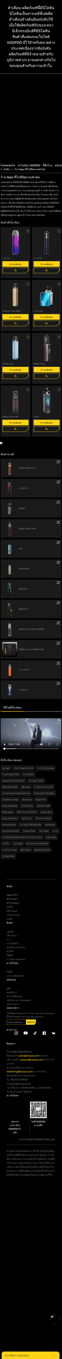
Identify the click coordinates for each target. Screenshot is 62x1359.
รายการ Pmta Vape (45, 768)
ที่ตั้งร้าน (47, 165)
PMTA (10, 955)
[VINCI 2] (59, 389)
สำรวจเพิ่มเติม (15, 264)
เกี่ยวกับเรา (12, 935)
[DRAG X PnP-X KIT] (58, 461)
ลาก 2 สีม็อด (28, 774)
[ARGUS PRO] (58, 482)
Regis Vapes (7, 812)
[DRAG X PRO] (59, 231)
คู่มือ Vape (25, 787)
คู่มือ (9, 988)
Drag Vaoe (27, 799)
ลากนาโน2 (38, 311)
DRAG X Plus (39, 364)
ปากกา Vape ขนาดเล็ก (23, 768)
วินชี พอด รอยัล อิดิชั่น (11, 311)
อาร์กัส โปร (23, 488)
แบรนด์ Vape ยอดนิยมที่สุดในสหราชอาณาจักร (22, 837)
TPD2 (9, 971)
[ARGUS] (58, 502)
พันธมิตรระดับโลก (16, 947)
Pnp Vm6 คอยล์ (9, 824)
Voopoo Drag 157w (10, 831)
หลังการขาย (13, 1004)
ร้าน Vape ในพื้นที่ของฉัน (30, 824)
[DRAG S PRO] (58, 663)
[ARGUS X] (58, 582)
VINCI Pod (24, 569)
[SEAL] (58, 542)
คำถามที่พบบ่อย (14, 996)
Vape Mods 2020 (9, 787)
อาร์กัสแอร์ (23, 690)
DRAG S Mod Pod (27, 528)
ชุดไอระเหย (27, 818)
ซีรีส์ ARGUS (13, 903)
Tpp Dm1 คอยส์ (43, 806)
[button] (8, 733)
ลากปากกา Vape (9, 850)
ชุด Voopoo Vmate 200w (37, 843)
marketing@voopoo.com (20, 1071)
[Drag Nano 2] (59, 284)
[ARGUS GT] (58, 602)
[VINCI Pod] (58, 562)
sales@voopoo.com (29, 1055)
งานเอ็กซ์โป (13, 943)
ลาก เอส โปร (24, 669)
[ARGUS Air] (58, 683)
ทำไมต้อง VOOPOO (29, 165)
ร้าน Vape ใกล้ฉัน (36, 780)
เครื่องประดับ (13, 914)
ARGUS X (23, 589)
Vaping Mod (46, 812)
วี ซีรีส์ (10, 907)
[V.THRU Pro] (28, 231)
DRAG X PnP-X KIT (27, 468)
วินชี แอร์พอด (27, 806)
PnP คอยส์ (12, 911)
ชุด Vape (6, 768)
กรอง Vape (17, 843)
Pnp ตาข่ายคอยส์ (43, 818)
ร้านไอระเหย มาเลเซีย (43, 787)
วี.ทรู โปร (6, 258)
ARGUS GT (23, 609)
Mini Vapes (25, 850)
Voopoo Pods (29, 831)
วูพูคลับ (10, 931)
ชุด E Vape (43, 831)
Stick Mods (50, 824)
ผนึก (20, 548)
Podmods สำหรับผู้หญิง (44, 793)
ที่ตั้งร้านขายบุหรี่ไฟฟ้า (27, 812)
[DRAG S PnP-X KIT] (28, 389)
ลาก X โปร (38, 258)
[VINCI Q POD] (28, 337)
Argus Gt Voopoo (10, 818)
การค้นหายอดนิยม (16, 959)
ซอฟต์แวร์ (12, 992)
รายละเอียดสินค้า (15, 975)
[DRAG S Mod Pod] (58, 522)
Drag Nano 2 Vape (10, 799)
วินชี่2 (36, 416)
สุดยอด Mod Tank (42, 850)
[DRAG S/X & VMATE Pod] (58, 643)
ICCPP (10, 951)
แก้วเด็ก (5, 843)
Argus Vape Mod (9, 806)
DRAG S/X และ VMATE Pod (31, 649)
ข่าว (9, 939)
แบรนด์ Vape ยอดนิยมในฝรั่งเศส (16, 793)
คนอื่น (10, 918)
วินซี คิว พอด (7, 364)
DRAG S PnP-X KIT (10, 416)
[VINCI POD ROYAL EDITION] (28, 284)
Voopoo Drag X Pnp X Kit (13, 780)
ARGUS (22, 508)
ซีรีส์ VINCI (12, 899)
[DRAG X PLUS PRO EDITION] (58, 623)
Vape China (51, 837)
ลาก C (55, 831)
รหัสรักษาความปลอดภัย (19, 1000)
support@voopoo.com (32, 1059)
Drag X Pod (41, 799)
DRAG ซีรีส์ (12, 895)
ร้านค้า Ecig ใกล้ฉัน (10, 774)
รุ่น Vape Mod (8, 856)
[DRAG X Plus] (59, 337)
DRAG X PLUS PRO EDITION (31, 629)
